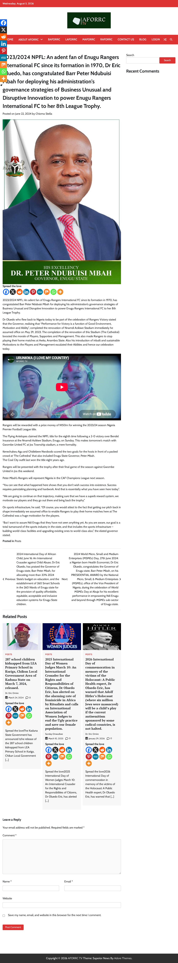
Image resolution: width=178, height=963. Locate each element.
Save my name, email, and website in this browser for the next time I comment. (54, 915)
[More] (60, 292)
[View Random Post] (165, 39)
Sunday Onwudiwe (54, 734)
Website (7, 898)
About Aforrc (28, 39)
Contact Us (126, 39)
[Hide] (1, 85)
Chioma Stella (44, 113)
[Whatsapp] (53, 292)
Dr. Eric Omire (11, 693)
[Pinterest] (33, 292)
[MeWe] (40, 292)
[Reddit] (20, 292)
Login (156, 39)
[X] (13, 292)
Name (7, 881)
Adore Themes (123, 958)
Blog (142, 39)
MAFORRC (88, 39)
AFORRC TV (75, 958)
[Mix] (47, 292)
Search (130, 55)
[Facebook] (6, 292)
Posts (18, 541)
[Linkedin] (26, 292)
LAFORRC (71, 39)
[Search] (171, 39)
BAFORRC (54, 39)
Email (68, 881)
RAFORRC (106, 39)
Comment (10, 835)
